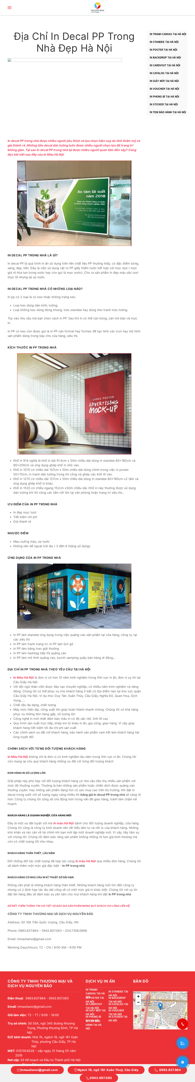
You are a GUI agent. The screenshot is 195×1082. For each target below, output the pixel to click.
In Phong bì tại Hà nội (164, 96)
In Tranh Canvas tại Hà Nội (168, 34)
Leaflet (162, 1027)
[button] (9, 8)
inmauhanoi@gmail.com (39, 1070)
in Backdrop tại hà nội (165, 57)
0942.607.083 (101, 1078)
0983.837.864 (169, 1070)
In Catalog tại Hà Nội (164, 73)
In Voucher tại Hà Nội (164, 88)
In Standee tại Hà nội (164, 42)
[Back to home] (97, 7)
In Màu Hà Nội (54, 154)
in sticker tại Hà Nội (164, 104)
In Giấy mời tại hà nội (164, 81)
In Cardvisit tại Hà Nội (165, 65)
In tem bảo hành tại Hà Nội (168, 112)
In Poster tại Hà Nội (163, 49)
